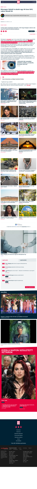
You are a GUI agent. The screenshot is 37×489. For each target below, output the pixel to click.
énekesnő (3, 402)
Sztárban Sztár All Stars (5, 317)
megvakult (9, 39)
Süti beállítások (18, 440)
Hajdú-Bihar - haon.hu (12, 461)
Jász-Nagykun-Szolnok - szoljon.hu (27, 451)
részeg (2, 19)
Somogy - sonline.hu (25, 455)
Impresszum (18, 431)
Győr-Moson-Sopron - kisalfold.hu (13, 460)
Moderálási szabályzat (18, 437)
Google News (24, 226)
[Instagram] (18, 427)
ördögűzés (7, 283)
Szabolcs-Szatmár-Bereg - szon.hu (27, 456)
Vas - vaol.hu (24, 459)
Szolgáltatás (15, 449)
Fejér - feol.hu (11, 459)
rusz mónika (7, 272)
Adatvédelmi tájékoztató (18, 433)
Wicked (6, 268)
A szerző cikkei (32, 34)
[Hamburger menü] (2, 2)
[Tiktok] (16, 427)
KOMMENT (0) (32, 31)
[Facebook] (3, 31)
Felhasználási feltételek (18, 435)
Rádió (20, 449)
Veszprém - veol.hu (25, 460)
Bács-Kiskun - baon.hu (12, 451)
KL (1, 34)
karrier (6, 264)
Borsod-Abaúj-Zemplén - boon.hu (13, 455)
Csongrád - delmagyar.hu (12, 456)
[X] (1, 31)
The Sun (28, 85)
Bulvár (10, 449)
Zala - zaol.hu (25, 461)
